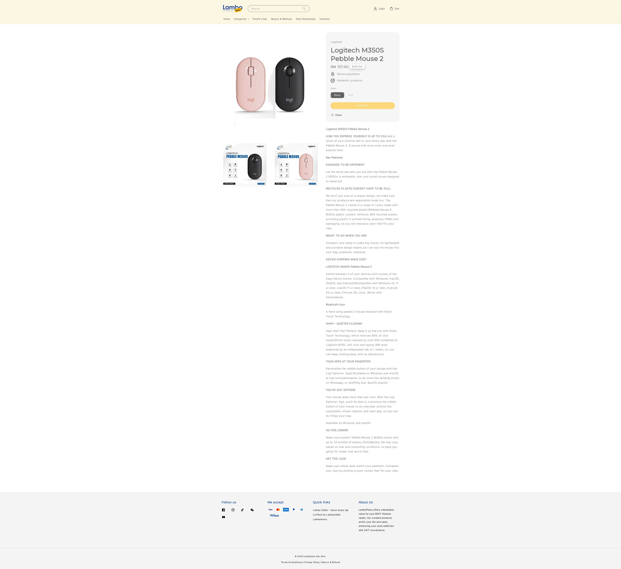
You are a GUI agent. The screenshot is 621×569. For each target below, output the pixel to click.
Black (337, 95)
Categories (240, 18)
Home (226, 18)
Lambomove (320, 519)
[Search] (304, 8)
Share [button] (338, 115)
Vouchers (324, 18)
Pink (351, 95)
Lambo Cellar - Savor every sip (331, 510)
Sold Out (362, 105)
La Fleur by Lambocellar (327, 514)
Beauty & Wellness (281, 18)
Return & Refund (331, 562)
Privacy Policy (312, 562)
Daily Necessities (306, 18)
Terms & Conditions (292, 562)
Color (333, 88)
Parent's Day (260, 18)
